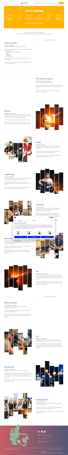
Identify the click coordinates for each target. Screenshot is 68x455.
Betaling (53, 449)
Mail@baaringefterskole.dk (45, 441)
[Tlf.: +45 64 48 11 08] (39, 438)
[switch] (28, 233)
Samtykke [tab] (20, 220)
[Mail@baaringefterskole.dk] (39, 441)
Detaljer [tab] (34, 220)
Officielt (50, 449)
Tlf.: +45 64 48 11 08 (44, 438)
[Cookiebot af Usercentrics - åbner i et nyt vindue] (50, 217)
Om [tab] (47, 220)
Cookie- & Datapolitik (58, 449)
